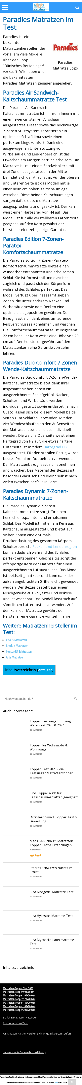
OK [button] (72, 1082)
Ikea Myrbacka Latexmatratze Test (52, 942)
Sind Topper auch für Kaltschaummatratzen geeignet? (54, 795)
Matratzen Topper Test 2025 (18, 988)
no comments (36, 729)
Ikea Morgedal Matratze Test (51, 892)
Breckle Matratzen (17, 645)
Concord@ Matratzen (19, 651)
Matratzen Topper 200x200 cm (19, 1010)
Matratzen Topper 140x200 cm (19, 1002)
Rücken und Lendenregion (54, 546)
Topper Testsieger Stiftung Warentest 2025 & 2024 (50, 723)
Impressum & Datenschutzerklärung (24, 1052)
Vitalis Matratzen (16, 640)
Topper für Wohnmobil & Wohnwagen (48, 747)
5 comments (35, 849)
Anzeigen (45, 670)
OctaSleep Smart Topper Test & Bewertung (53, 819)
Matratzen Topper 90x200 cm (18, 992)
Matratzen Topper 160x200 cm (19, 1006)
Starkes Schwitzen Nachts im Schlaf (51, 870)
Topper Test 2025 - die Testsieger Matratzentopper (51, 771)
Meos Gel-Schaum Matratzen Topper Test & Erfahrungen (51, 843)
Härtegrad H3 (55, 447)
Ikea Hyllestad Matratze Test (51, 916)
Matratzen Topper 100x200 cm (19, 995)
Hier (56, 1082)
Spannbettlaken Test (15, 1023)
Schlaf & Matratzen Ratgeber (20, 1017)
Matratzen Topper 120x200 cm (19, 999)
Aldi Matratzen (15, 657)
